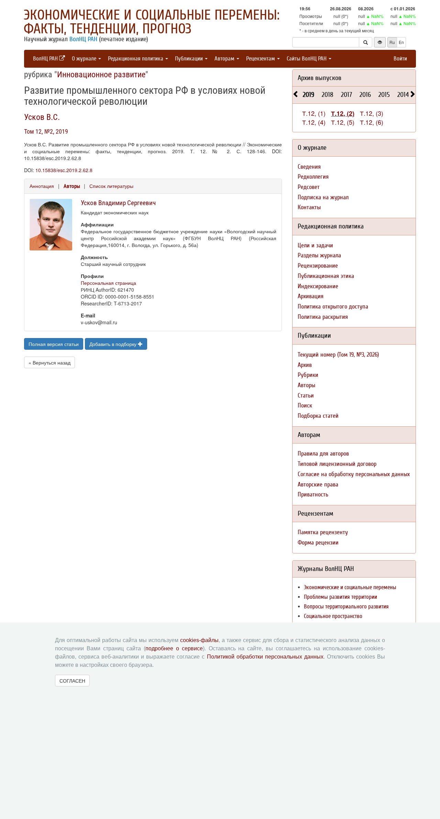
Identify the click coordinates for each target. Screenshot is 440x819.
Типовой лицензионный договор (337, 464)
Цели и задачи (315, 245)
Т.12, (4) (314, 121)
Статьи (306, 395)
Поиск (305, 405)
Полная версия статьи (54, 343)
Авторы (72, 186)
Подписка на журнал (323, 197)
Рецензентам (261, 58)
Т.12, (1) (314, 113)
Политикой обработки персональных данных (265, 657)
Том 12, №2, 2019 (46, 131)
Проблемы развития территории (340, 597)
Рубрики (308, 375)
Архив (305, 365)
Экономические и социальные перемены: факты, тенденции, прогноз (151, 22)
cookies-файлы (199, 640)
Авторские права (318, 484)
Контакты (309, 207)
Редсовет (309, 187)
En (401, 42)
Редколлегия (313, 176)
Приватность (313, 494)
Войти (400, 58)
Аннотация (42, 185)
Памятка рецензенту (323, 532)
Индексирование (318, 286)
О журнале (85, 58)
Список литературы (111, 185)
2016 (365, 95)
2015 (384, 95)
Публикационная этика (326, 276)
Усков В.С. (42, 117)
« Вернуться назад (49, 362)
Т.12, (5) (342, 121)
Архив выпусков (319, 78)
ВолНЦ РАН (83, 39)
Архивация (310, 296)
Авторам (225, 58)
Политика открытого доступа (333, 306)
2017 (346, 95)
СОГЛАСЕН (72, 680)
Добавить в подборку (113, 343)
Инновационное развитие (101, 74)
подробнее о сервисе (174, 648)
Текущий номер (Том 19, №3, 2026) (338, 354)
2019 (308, 95)
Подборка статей (318, 415)
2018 (327, 95)
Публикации (189, 58)
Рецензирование (318, 265)
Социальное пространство (333, 616)
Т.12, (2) (342, 113)
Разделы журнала (319, 255)
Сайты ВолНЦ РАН (307, 58)
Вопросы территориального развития (346, 606)
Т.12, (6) (371, 121)
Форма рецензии (318, 542)
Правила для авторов (323, 453)
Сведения (309, 166)
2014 (403, 95)
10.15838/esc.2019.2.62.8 (63, 170)
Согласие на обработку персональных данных (354, 474)
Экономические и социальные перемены (350, 587)
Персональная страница (108, 282)
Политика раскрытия (323, 317)
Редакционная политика (136, 58)
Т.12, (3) (371, 113)
